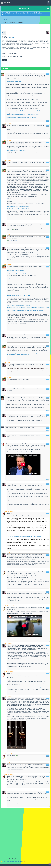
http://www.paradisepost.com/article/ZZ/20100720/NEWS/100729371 (21, 305)
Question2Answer (38, 864)
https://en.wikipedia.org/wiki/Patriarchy (13, 81)
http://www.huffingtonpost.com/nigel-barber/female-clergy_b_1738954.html (21, 117)
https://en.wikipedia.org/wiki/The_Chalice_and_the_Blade (18, 295)
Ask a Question (23, 8)
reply (48, 410)
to (7, 140)
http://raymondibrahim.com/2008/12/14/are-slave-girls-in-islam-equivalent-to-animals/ (24, 687)
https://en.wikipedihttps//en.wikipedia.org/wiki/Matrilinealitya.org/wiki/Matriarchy (23, 273)
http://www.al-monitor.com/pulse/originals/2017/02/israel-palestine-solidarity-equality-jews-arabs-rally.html (27, 110)
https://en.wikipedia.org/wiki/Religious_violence (16, 150)
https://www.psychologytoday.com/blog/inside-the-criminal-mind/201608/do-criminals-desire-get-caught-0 (28, 307)
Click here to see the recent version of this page (12, 861)
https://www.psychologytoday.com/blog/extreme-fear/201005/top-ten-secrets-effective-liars (25, 310)
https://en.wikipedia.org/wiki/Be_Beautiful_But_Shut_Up (18, 206)
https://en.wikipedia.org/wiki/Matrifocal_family (16, 278)
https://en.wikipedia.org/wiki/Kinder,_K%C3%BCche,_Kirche (19, 208)
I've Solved (7, 2)
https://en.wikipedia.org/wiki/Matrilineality (15, 270)
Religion (8, 37)
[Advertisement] (25, 27)
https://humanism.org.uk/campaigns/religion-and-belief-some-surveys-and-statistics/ (22, 114)
